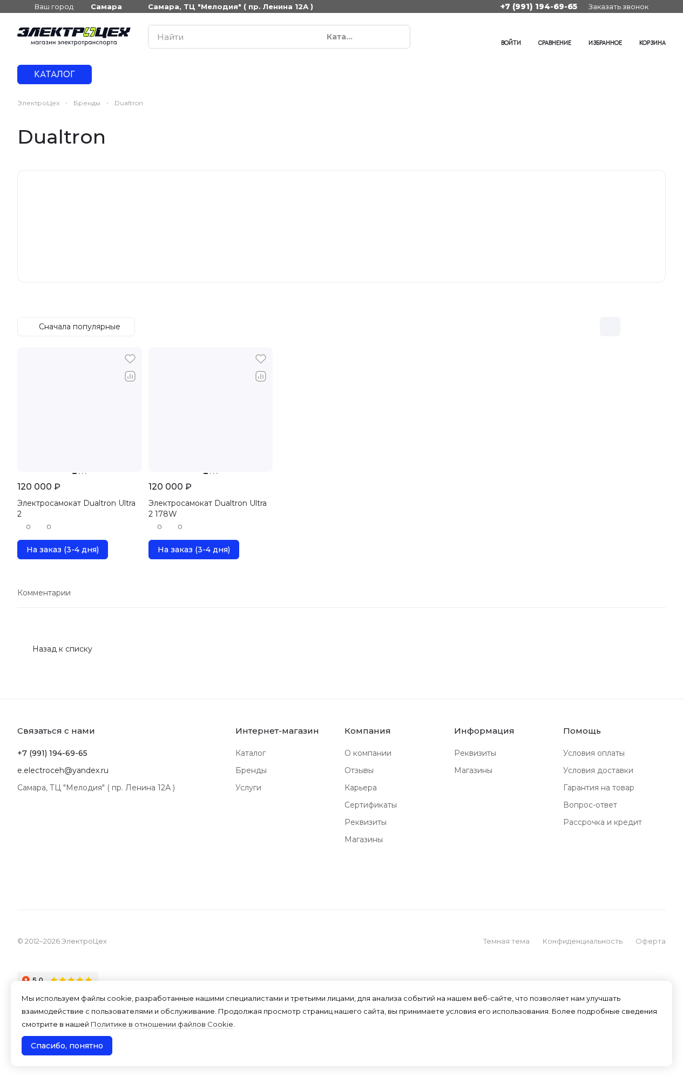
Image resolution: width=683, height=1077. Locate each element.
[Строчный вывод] (633, 326)
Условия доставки (598, 770)
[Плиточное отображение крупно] (587, 326)
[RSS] (660, 136)
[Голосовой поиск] (376, 36)
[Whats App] (455, 36)
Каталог (250, 753)
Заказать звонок (618, 6)
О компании (367, 753)
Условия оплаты (594, 753)
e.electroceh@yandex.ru (63, 770)
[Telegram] (434, 36)
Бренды (251, 770)
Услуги (248, 787)
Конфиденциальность (583, 941)
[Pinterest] (477, 36)
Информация (484, 731)
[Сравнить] (130, 376)
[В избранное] (130, 359)
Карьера (360, 787)
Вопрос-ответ (590, 805)
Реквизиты (365, 822)
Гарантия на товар (598, 787)
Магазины (363, 839)
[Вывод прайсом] (655, 326)
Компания (367, 731)
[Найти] (396, 37)
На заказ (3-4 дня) (62, 549)
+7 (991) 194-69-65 (539, 6)
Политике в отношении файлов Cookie (162, 1024)
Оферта (650, 941)
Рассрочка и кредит (602, 822)
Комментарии (44, 593)
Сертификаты (370, 805)
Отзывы (359, 770)
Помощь (582, 731)
